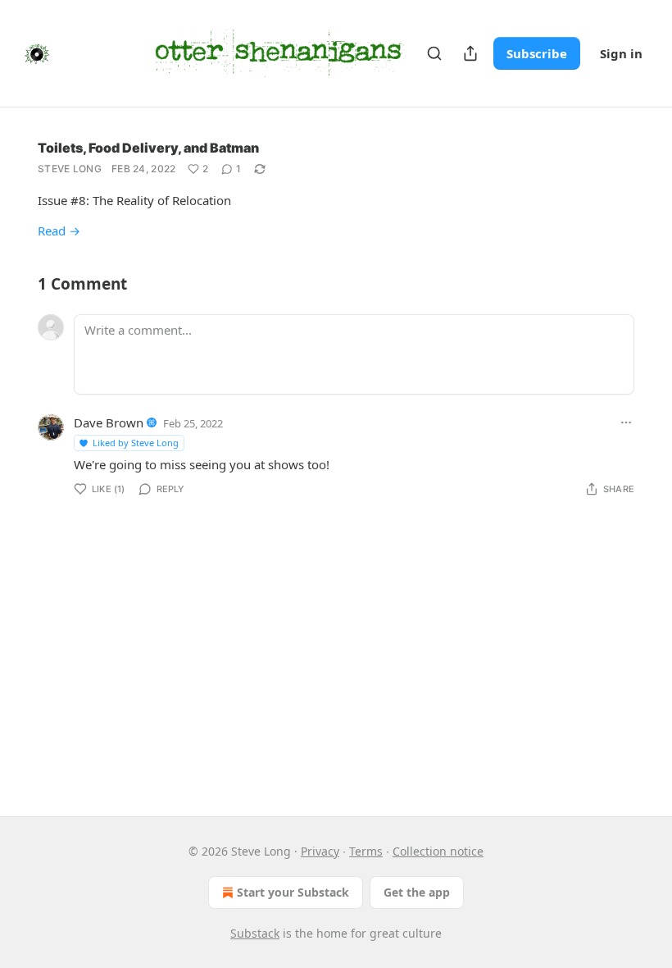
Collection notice (438, 851)
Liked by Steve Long (136, 442)
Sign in (621, 53)
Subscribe (536, 53)
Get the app (417, 892)
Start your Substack (293, 892)
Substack (254, 933)
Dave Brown (108, 422)
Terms (366, 851)
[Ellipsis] (626, 422)
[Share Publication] (470, 53)
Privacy (320, 851)
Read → (59, 230)
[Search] (434, 53)
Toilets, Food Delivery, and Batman (148, 147)
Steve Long (70, 168)
